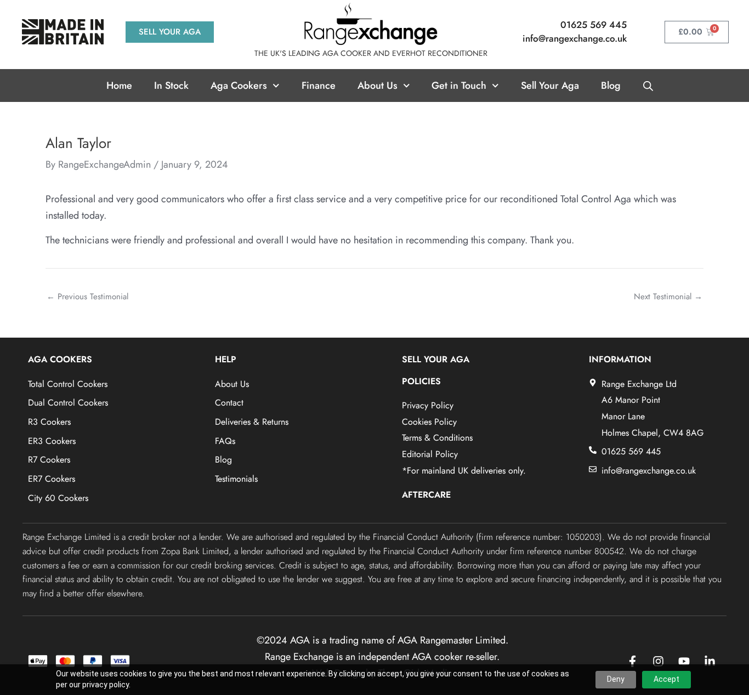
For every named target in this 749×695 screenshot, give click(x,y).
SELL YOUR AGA (435, 359)
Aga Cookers (239, 85)
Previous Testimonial (87, 297)
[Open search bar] (648, 85)
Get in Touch (459, 85)
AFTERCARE (426, 494)
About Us (378, 85)
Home (119, 85)
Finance (319, 85)
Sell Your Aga (550, 85)
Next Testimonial (668, 297)
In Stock (171, 85)
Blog (611, 85)
